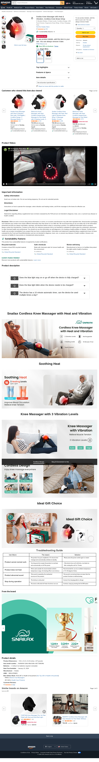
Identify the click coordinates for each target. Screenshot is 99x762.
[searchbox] (38, 3)
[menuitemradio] (92, 184)
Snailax (85, 42)
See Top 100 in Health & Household (47, 675)
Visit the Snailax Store (43, 27)
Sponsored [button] (4, 691)
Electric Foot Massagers (17, 677)
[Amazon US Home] (31, 747)
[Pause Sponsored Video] (44, 712)
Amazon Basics (29, 7)
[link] (18, 115)
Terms (56, 46)
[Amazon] (5, 2)
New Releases (49, 7)
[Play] (3, 184)
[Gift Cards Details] (97, 7)
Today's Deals (78, 7)
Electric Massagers (48, 11)
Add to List (80, 58)
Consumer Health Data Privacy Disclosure (51, 752)
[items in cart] (96, 2)
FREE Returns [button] (40, 44)
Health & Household (7, 11)
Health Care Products (18, 680)
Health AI (9, 7)
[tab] (38, 461)
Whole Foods (68, 7)
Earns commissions (34, 148)
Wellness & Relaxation (20, 11)
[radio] (4, 18)
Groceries (59, 7)
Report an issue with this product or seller (51, 86)
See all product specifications (46, 82)
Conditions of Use (25, 752)
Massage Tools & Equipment (34, 11)
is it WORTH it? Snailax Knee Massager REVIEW (22, 150)
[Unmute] (95, 184)
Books (86, 7)
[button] (3, 8)
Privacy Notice (35, 752)
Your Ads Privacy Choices (70, 752)
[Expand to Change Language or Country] (70, 3)
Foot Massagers (59, 11)
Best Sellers (40, 7)
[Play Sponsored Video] (70, 704)
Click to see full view (20, 45)
